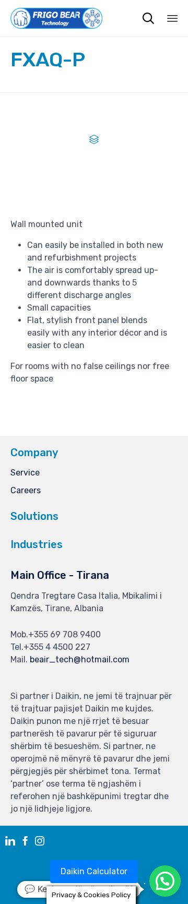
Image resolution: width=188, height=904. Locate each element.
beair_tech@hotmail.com (80, 659)
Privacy (72, 884)
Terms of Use (117, 884)
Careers (25, 490)
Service (25, 473)
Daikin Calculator (94, 871)
